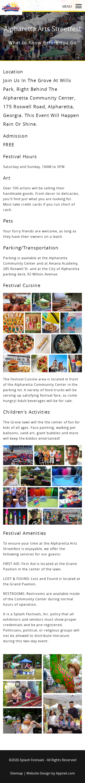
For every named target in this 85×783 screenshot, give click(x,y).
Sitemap (16, 773)
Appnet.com (65, 773)
